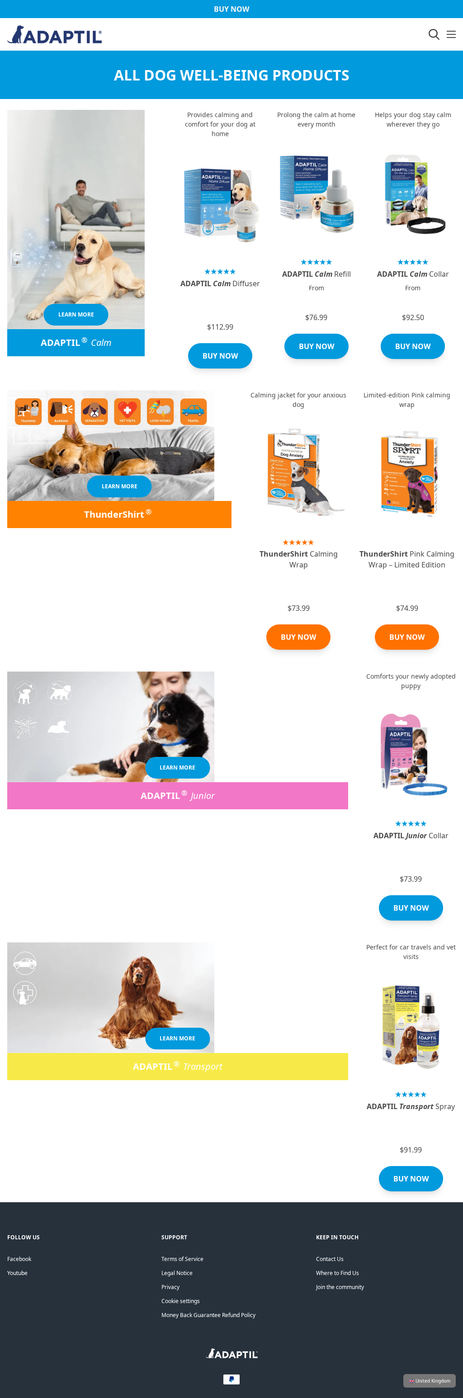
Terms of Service (182, 1259)
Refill (316, 274)
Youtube (17, 1273)
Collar (413, 274)
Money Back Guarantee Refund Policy (208, 1315)
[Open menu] (451, 34)
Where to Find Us (337, 1273)
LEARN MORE (76, 314)
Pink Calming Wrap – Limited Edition (406, 559)
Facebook (19, 1259)
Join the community (340, 1287)
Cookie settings (180, 1301)
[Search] (434, 34)
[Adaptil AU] (232, 1356)
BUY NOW (220, 356)
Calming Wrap (299, 559)
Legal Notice (177, 1273)
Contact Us (330, 1259)
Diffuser (220, 283)
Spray (411, 1106)
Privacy (170, 1287)
